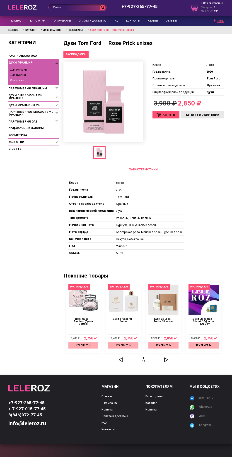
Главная (16, 20)
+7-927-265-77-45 (139, 6)
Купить (169, 114)
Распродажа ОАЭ (22, 55)
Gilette (15, 148)
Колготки (16, 141)
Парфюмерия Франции (27, 88)
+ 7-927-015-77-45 (27, 409)
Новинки (108, 409)
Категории (22, 42)
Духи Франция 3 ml (24, 104)
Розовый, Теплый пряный (134, 218)
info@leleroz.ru (27, 423)
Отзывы (171, 20)
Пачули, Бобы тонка (130, 239)
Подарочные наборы (26, 128)
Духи (119, 211)
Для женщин (18, 69)
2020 (119, 190)
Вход (220, 20)
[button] (120, 359)
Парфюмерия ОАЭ (22, 121)
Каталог (35, 20)
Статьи (153, 20)
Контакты (133, 20)
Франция (122, 204)
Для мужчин (18, 75)
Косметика (17, 135)
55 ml (119, 253)
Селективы (17, 80)
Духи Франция (20, 62)
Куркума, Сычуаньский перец (136, 225)
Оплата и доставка (92, 20)
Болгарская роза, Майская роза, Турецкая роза (149, 232)
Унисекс (121, 246)
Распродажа (154, 396)
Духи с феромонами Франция (25, 97)
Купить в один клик (202, 114)
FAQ (116, 20)
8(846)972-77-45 (25, 415)
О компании (62, 20)
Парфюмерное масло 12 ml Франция (30, 113)
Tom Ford (122, 197)
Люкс (120, 182)
